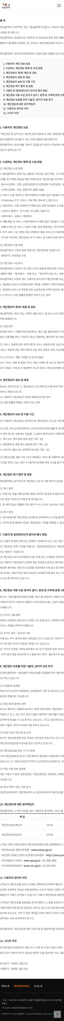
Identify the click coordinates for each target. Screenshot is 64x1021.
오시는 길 (38, 985)
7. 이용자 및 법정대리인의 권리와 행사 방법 (25, 90)
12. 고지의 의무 (11, 113)
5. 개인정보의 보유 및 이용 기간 (19, 81)
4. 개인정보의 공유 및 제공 (16, 77)
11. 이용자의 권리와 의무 (15, 108)
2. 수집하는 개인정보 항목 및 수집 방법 (23, 68)
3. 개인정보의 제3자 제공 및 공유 (19, 72)
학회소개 (5, 985)
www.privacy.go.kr (41, 850)
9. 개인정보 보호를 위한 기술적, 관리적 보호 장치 (28, 99)
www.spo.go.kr (32, 860)
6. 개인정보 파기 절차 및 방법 (18, 86)
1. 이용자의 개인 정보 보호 (16, 63)
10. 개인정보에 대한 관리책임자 (19, 104)
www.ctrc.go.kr (32, 865)
